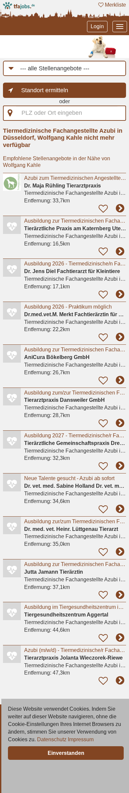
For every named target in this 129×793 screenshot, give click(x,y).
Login (97, 26)
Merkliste (115, 5)
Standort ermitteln (44, 90)
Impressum (81, 739)
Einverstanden (66, 753)
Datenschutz (51, 739)
